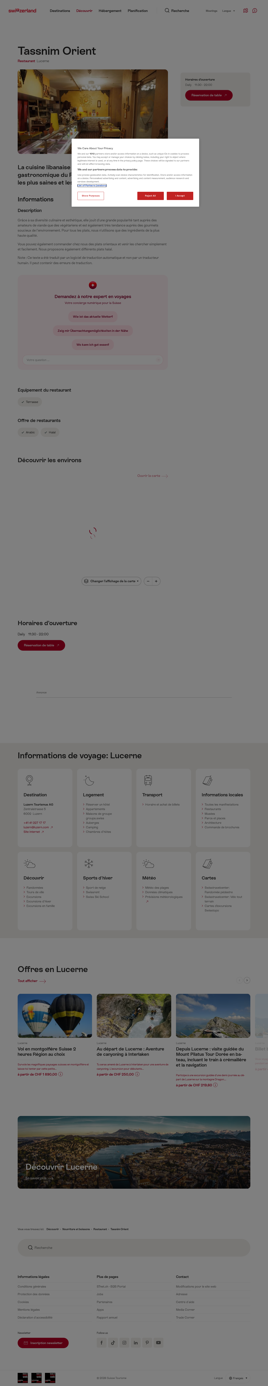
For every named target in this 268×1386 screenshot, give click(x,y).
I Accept (180, 196)
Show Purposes (91, 196)
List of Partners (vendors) (92, 185)
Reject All (150, 196)
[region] (135, 173)
